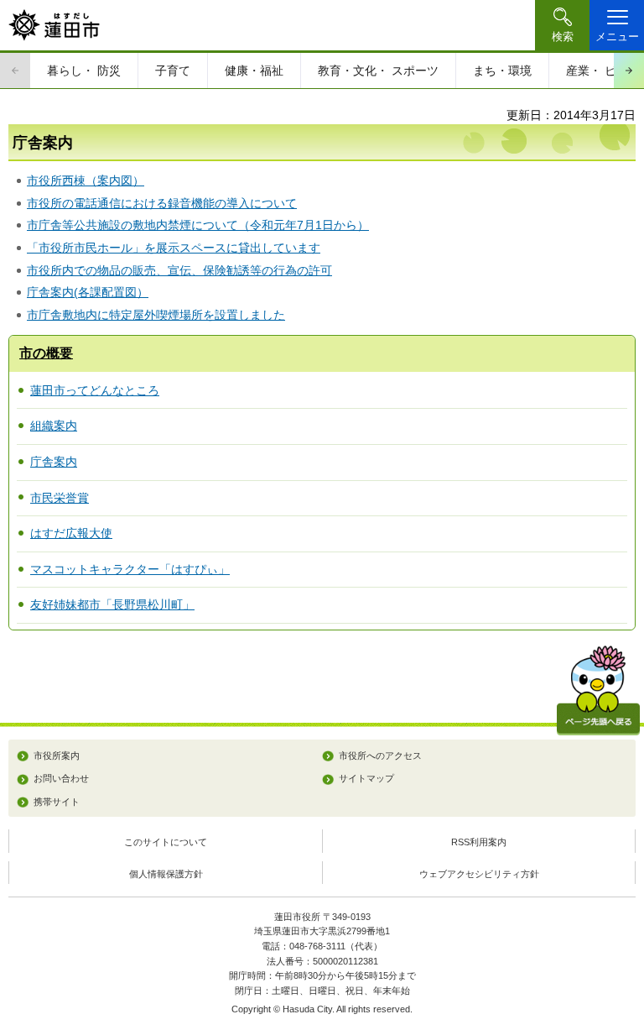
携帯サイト (57, 802)
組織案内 (53, 425)
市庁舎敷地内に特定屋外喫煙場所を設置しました (156, 315)
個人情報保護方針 (166, 874)
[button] (562, 25)
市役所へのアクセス (380, 755)
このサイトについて (165, 842)
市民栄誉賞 (59, 498)
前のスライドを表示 (15, 70)
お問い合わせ (61, 778)
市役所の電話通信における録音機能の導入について (162, 203)
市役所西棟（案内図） (85, 180)
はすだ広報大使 (71, 533)
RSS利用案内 (478, 842)
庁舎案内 (53, 461)
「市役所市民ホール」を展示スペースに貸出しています (173, 247)
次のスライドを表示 (629, 70)
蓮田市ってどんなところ (94, 390)
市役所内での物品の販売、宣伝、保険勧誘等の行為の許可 (179, 270)
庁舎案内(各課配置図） (87, 292)
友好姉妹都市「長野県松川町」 (112, 604)
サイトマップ (366, 778)
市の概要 (46, 353)
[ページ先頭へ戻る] (598, 690)
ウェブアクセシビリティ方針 (479, 874)
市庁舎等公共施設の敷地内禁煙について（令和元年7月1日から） (198, 225)
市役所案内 (57, 755)
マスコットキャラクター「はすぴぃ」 (130, 569)
